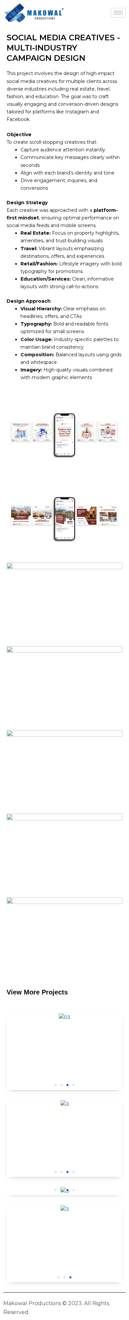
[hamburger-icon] (118, 13)
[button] (56, 1085)
